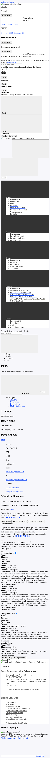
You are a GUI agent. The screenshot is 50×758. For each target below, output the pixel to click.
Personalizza (6, 521)
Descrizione (14, 402)
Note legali (10, 704)
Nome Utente (28, 18)
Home (8, 354)
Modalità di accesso (17, 406)
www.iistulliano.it (7, 553)
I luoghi (8, 358)
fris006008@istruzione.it (15, 472)
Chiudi (4, 78)
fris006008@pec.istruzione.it (16, 480)
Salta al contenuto (7, 2)
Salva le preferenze (18, 658)
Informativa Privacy (13, 706)
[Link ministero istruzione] (11, 4)
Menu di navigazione (33, 392)
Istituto (12, 509)
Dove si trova (15, 404)
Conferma (12, 136)
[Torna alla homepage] (25, 138)
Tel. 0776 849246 (12, 488)
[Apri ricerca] (30, 148)
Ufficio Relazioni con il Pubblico (18, 709)
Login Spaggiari (12, 62)
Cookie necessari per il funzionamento (15, 542)
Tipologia (13, 400)
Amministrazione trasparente (16, 719)
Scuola (8, 356)
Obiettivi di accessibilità (14, 713)
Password (26, 20)
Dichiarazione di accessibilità (16, 711)
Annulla (4, 136)
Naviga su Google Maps (14, 491)
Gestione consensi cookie (15, 717)
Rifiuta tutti (20, 521)
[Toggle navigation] (19, 167)
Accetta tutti (36, 521)
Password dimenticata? (9, 25)
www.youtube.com (8, 614)
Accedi (4, 6)
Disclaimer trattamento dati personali (14, 738)
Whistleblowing (11, 715)
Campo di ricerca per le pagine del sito (15, 331)
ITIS (3, 440)
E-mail (25, 54)
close (3, 177)
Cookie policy (11, 702)
